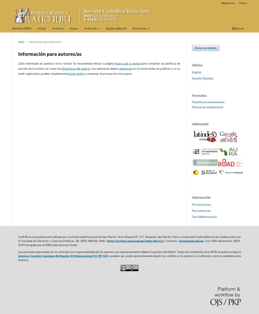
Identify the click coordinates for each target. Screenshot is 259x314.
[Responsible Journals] (205, 164)
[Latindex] (205, 142)
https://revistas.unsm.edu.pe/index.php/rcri (135, 241)
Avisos (74, 28)
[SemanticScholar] (230, 174)
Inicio (21, 41)
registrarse (125, 68)
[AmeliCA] (205, 154)
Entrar (243, 3)
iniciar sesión (76, 73)
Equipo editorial (116, 28)
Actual (42, 28)
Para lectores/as (201, 204)
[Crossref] (205, 174)
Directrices (140, 28)
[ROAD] (230, 165)
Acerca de (90, 28)
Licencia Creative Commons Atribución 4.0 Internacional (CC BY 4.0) (63, 256)
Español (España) (202, 78)
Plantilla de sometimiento (208, 102)
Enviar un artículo (206, 48)
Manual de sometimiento (207, 107)
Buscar (239, 28)
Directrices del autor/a (75, 68)
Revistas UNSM (21, 28)
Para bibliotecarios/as (204, 216)
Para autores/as (201, 210)
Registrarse (228, 3)
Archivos (58, 28)
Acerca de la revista (127, 63)
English (196, 72)
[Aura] (228, 154)
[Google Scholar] (228, 143)
